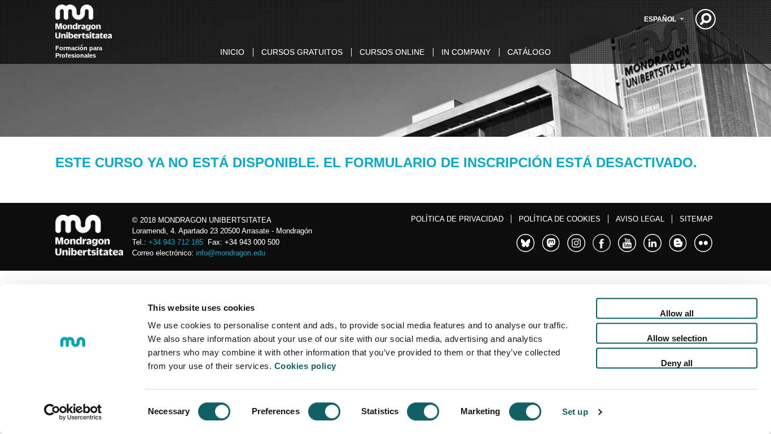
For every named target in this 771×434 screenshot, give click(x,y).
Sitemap (696, 219)
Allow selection (677, 338)
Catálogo (529, 52)
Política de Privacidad (457, 219)
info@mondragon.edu (230, 253)
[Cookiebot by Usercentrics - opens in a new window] (73, 411)
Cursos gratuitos (302, 52)
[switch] (324, 411)
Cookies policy (305, 366)
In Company (465, 52)
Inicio (232, 52)
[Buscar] (705, 19)
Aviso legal (640, 219)
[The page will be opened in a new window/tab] (525, 241)
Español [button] (661, 19)
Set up (575, 411)
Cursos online (392, 52)
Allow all (677, 313)
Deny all (677, 363)
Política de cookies (560, 219)
